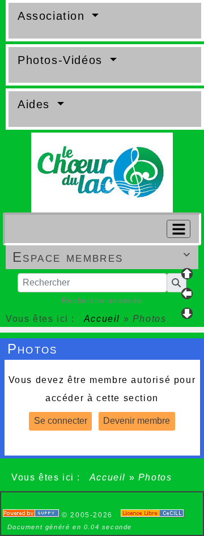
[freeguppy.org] (32, 515)
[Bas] (187, 313)
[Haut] (187, 273)
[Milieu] (187, 293)
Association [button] (53, 16)
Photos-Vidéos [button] (62, 60)
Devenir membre (136, 421)
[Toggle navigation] (178, 229)
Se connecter (60, 421)
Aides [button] (36, 104)
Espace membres (101, 257)
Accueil (102, 319)
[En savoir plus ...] (154, 515)
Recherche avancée (102, 300)
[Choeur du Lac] (102, 172)
